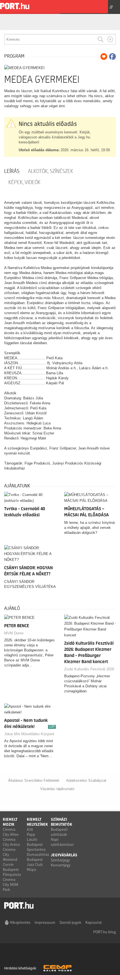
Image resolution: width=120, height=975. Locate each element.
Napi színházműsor (62, 842)
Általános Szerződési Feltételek (33, 780)
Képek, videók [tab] (24, 182)
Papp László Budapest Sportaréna (36, 842)
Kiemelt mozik (10, 822)
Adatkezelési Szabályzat (86, 780)
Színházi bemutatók (61, 822)
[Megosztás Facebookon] (112, 56)
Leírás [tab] (12, 171)
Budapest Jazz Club (35, 862)
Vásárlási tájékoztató (57, 789)
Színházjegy (60, 859)
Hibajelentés (20, 922)
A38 (30, 829)
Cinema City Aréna (11, 842)
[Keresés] (100, 39)
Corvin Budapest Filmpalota (12, 869)
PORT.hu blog (104, 931)
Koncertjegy (61, 865)
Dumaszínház (38, 854)
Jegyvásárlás (64, 854)
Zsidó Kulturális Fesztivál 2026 (89, 669)
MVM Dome (13, 633)
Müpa (31, 869)
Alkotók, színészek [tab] (50, 171)
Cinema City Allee (10, 832)
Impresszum (45, 922)
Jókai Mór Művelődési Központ (29, 734)
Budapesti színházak (59, 832)
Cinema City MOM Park (10, 884)
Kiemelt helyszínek (37, 822)
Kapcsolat (93, 922)
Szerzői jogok (70, 922)
